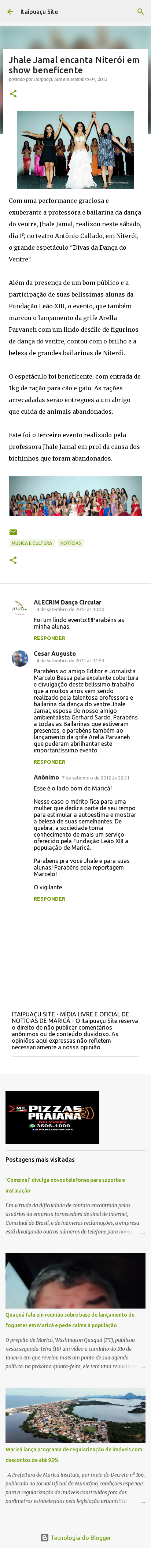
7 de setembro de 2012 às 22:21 (95, 777)
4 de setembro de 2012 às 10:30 (70, 609)
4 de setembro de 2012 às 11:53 (70, 660)
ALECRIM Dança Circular (68, 602)
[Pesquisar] (140, 12)
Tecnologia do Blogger (80, 1537)
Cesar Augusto (55, 653)
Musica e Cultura (32, 543)
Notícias (70, 543)
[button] (13, 94)
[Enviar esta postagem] (13, 535)
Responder (49, 638)
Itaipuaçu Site (39, 11)
